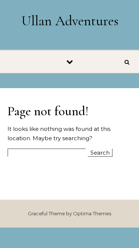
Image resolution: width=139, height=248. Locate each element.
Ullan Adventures (70, 20)
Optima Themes (92, 213)
